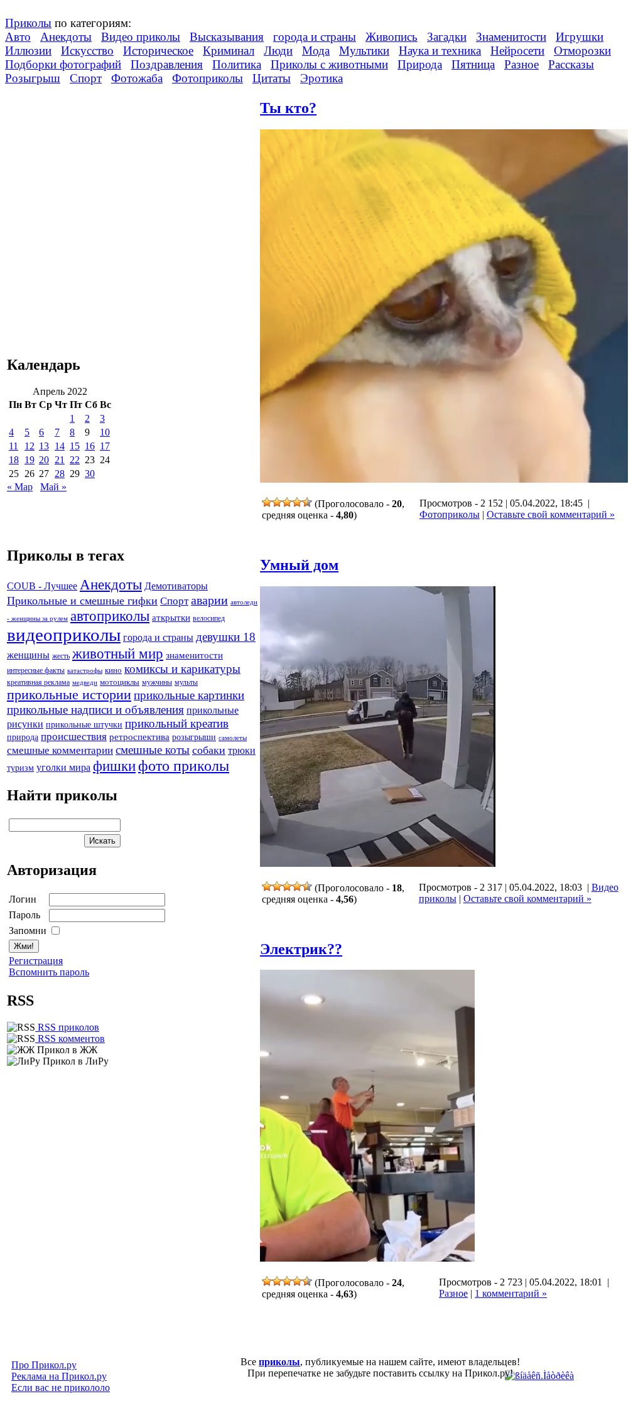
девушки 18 (226, 636)
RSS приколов (67, 1027)
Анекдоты (66, 36)
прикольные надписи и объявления (95, 709)
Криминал (228, 50)
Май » (53, 486)
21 (60, 459)
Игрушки (579, 36)
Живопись (391, 36)
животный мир (117, 653)
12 (29, 446)
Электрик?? (301, 949)
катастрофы (84, 670)
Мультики (364, 50)
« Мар (20, 486)
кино (113, 670)
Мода (316, 50)
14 (60, 446)
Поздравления (167, 64)
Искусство (87, 50)
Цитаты (271, 78)
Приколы (28, 23)
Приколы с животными (329, 64)
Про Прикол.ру (44, 1365)
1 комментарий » (511, 1293)
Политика (236, 64)
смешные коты (153, 749)
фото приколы (183, 765)
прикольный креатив (177, 723)
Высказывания (227, 36)
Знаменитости (511, 36)
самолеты (233, 737)
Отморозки (582, 50)
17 (105, 446)
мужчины (157, 682)
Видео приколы (140, 36)
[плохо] (277, 502)
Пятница (473, 64)
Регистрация (36, 960)
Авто (18, 36)
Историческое (158, 50)
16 (90, 446)
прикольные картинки (189, 695)
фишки (114, 766)
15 (75, 446)
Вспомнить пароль (49, 972)
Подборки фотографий (63, 64)
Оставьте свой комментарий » (551, 514)
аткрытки (171, 617)
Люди (278, 50)
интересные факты (36, 671)
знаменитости (194, 655)
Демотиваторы (176, 586)
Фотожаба (137, 78)
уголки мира (63, 767)
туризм (20, 768)
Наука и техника (440, 50)
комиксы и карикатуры (182, 668)
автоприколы (109, 616)
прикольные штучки (84, 724)
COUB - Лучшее (42, 586)
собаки (208, 750)
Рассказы (571, 64)
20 (44, 459)
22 (75, 459)
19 (29, 459)
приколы (279, 1361)
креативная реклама (38, 682)
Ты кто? (288, 108)
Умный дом (299, 565)
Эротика (321, 78)
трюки (242, 750)
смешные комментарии (60, 750)
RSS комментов (70, 1038)
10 (105, 432)
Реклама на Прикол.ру (59, 1376)
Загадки (447, 36)
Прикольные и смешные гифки (82, 600)
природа (22, 737)
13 (44, 446)
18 (14, 459)
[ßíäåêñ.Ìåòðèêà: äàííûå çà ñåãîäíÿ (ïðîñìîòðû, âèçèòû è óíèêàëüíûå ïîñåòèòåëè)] (539, 1376)
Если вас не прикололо (60, 1387)
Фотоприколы (207, 78)
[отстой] (267, 502)
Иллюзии (28, 50)
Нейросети (517, 50)
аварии (209, 600)
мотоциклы (119, 682)
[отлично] (307, 502)
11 (13, 446)
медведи (84, 682)
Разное (521, 64)
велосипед (209, 618)
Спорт (86, 78)
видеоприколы (64, 635)
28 (60, 473)
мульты (186, 682)
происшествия (74, 737)
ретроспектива (139, 737)
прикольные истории (69, 694)
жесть (61, 656)
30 (90, 473)
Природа (419, 64)
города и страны (314, 36)
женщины (28, 655)
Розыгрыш (32, 78)
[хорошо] (297, 502)
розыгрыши (194, 737)
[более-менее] (287, 502)
